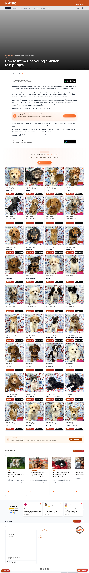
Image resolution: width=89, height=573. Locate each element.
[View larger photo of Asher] (22, 286)
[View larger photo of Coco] (22, 345)
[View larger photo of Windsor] (62, 286)
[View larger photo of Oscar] (82, 227)
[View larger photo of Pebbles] (42, 345)
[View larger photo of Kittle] (62, 169)
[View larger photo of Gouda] (82, 345)
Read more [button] (26, 514)
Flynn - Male (70, 335)
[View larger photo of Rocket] (22, 227)
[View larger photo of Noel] (82, 257)
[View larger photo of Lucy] (82, 404)
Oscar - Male (70, 247)
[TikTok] (15, 562)
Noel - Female (70, 277)
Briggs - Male (30, 247)
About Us (41, 532)
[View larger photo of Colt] (22, 169)
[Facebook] (7, 562)
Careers (40, 537)
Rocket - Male (11, 247)
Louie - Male (70, 306)
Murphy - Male (51, 277)
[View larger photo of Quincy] (42, 286)
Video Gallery (43, 8)
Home (6, 55)
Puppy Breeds (24, 8)
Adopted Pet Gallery (33, 8)
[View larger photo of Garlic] (42, 374)
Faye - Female (31, 277)
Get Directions (10, 540)
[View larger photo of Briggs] (42, 227)
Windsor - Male (51, 306)
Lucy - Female (70, 424)
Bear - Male (70, 189)
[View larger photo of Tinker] (82, 374)
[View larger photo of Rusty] (62, 198)
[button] (10, 169)
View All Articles (78, 451)
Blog (49, 8)
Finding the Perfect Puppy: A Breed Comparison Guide (37, 475)
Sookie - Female (11, 335)
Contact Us (41, 535)
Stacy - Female (51, 424)
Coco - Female (11, 365)
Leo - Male (50, 247)
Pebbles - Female (31, 365)
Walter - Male (51, 365)
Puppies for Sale (16, 8)
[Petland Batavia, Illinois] (10, 3)
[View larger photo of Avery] (62, 315)
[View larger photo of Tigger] (42, 315)
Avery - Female (51, 335)
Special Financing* (43, 530)
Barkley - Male (31, 189)
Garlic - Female (31, 394)
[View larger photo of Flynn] (82, 315)
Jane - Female (31, 424)
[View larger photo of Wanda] (22, 404)
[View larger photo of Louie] (82, 286)
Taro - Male (50, 394)
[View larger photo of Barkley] (42, 169)
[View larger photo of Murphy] (62, 257)
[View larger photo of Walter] (62, 345)
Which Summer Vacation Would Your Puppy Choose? (15, 475)
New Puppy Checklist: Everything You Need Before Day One (61, 475)
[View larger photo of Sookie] (22, 315)
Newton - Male (31, 218)
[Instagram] (12, 562)
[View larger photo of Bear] (82, 169)
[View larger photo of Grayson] (82, 198)
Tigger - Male (30, 335)
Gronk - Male (10, 218)
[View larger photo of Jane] (42, 404)
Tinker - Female (71, 394)
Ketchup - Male (11, 394)
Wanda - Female (11, 424)
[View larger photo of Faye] (42, 257)
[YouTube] (10, 562)
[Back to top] (83, 521)
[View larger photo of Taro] (62, 374)
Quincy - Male (31, 306)
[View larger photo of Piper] (22, 257)
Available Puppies (42, 529)
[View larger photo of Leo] (62, 227)
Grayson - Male (71, 218)
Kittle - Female (51, 189)
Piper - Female (11, 277)
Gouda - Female (71, 365)
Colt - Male (10, 189)
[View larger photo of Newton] (42, 198)
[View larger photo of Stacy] (62, 404)
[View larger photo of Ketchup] (22, 374)
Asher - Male (10, 306)
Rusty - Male (50, 218)
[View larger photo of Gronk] (22, 198)
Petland (35, 470)
